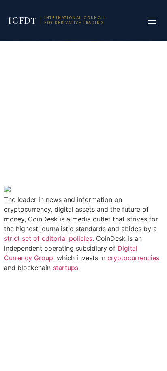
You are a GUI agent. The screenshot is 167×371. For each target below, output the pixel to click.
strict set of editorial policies (48, 238)
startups (65, 268)
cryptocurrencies (133, 258)
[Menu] (152, 20)
